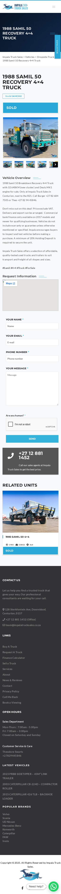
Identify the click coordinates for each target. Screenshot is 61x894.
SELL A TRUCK (57, 47)
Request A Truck (12, 652)
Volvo (6, 814)
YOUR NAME (14, 319)
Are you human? (16, 415)
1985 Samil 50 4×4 (17, 536)
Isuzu (6, 840)
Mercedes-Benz (12, 825)
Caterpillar (9, 833)
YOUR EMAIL (14, 335)
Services (7, 668)
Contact (7, 685)
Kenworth (9, 829)
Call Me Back (10, 696)
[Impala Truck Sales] (15, 6)
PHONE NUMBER (16, 352)
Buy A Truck (10, 646)
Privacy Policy (11, 691)
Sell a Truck (9, 663)
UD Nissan (9, 821)
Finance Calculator (14, 657)
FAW (5, 837)
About (6, 674)
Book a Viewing (12, 702)
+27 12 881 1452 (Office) (21, 619)
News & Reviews (12, 680)
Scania (6, 818)
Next (55, 164)
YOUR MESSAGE (16, 368)
